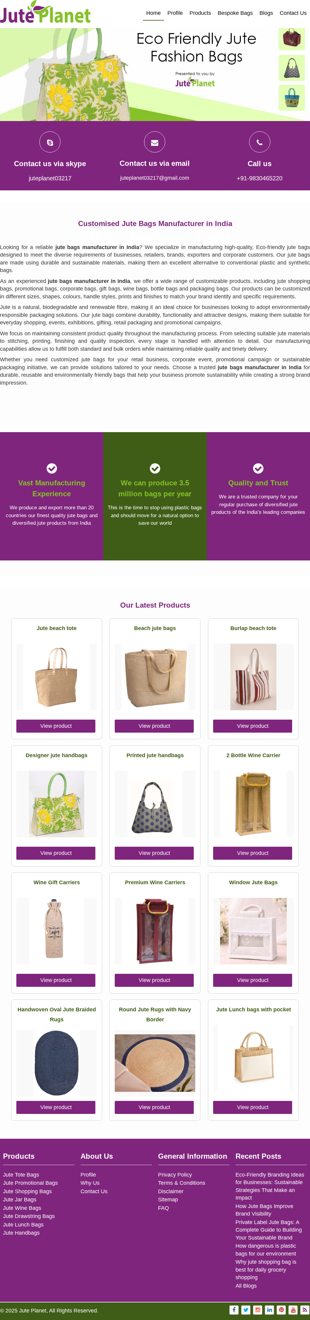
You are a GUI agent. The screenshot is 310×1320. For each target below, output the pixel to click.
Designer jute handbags (56, 755)
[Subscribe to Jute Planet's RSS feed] (304, 1310)
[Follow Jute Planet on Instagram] (257, 1310)
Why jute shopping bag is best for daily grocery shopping (266, 1269)
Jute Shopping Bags (27, 1191)
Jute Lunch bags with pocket (253, 1009)
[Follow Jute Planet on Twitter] (245, 1310)
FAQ (163, 1208)
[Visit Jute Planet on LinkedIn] (269, 1310)
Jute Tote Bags (21, 1175)
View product (56, 726)
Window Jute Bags (253, 882)
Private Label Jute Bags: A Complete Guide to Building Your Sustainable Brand (269, 1230)
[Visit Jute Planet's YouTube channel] (293, 1310)
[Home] (45, 14)
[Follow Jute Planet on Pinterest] (281, 1310)
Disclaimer (170, 1191)
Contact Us (293, 13)
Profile (175, 13)
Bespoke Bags (235, 13)
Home (153, 13)
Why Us (90, 1183)
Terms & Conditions (181, 1183)
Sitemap (168, 1200)
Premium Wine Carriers (155, 882)
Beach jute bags (155, 628)
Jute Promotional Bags (30, 1183)
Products (200, 13)
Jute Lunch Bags (23, 1225)
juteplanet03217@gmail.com (154, 178)
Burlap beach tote (253, 628)
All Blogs (246, 1286)
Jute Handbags (21, 1233)
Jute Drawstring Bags (29, 1216)
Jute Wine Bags (22, 1208)
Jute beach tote (57, 628)
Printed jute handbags (155, 755)
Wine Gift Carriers (57, 882)
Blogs (266, 13)
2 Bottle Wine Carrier (253, 755)
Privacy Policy (175, 1175)
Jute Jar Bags (19, 1200)
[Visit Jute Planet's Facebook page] (234, 1310)
